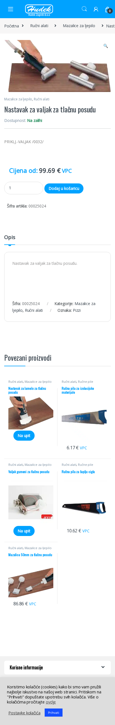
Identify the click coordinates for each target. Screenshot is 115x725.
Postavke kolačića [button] (24, 712)
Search (84, 9)
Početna (11, 25)
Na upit (24, 435)
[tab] (9, 240)
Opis (9, 237)
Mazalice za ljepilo (79, 25)
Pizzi (77, 310)
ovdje (51, 701)
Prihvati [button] (53, 712)
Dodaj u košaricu (64, 188)
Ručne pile (85, 381)
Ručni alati (39, 25)
